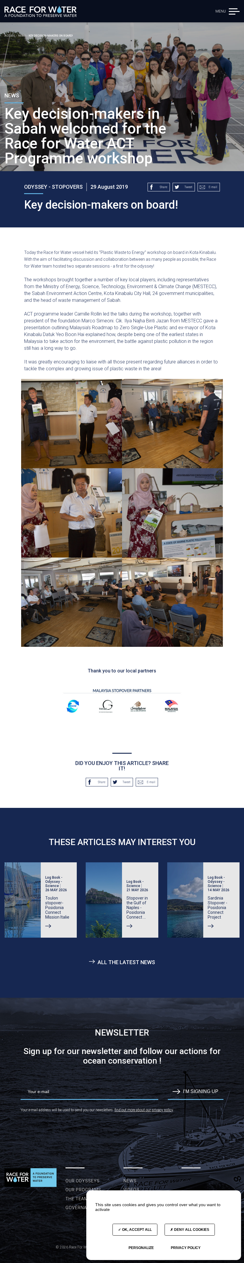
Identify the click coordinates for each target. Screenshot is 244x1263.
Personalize (141, 1248)
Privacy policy (186, 1248)
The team (76, 1198)
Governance (80, 1207)
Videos (131, 1189)
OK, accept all (136, 1230)
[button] (234, 11)
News (130, 1180)
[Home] (40, 11)
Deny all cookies (191, 1230)
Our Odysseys (82, 1180)
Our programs (83, 1189)
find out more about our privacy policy (144, 1110)
